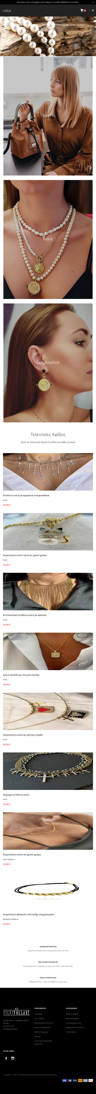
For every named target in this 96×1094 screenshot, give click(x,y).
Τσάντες (48, 115)
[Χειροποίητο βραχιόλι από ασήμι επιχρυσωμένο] (48, 890)
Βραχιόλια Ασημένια (10, 919)
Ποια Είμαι (38, 1014)
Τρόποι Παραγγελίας (42, 1027)
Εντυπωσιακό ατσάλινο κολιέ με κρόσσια (24, 615)
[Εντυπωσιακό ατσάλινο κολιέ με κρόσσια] (48, 591)
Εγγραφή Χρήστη (72, 1018)
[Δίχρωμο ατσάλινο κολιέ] (48, 771)
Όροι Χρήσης (39, 1018)
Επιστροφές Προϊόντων (43, 1023)
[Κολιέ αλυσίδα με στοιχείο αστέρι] (48, 651)
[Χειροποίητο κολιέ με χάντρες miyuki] (48, 711)
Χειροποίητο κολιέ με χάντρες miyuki (22, 734)
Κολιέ (48, 238)
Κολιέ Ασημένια (9, 859)
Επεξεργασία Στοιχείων (75, 1027)
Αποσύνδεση (71, 1032)
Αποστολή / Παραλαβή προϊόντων (43, 1042)
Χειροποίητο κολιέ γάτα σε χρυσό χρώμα (25, 555)
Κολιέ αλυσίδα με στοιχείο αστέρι (21, 674)
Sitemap (37, 1036)
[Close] (93, 2)
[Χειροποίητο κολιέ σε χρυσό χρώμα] (48, 831)
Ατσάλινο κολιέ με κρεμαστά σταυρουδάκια (26, 495)
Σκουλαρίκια (48, 362)
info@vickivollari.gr (10, 1029)
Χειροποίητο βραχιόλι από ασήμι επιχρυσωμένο (28, 914)
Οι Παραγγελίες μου (73, 1023)
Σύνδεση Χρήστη (72, 1014)
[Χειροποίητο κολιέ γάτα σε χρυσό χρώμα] (48, 531)
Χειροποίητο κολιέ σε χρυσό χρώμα (22, 854)
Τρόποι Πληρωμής (41, 1032)
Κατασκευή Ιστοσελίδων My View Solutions (42, 1075)
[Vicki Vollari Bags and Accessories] (6, 10)
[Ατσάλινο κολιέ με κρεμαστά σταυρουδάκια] (48, 472)
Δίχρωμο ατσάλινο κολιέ (16, 794)
